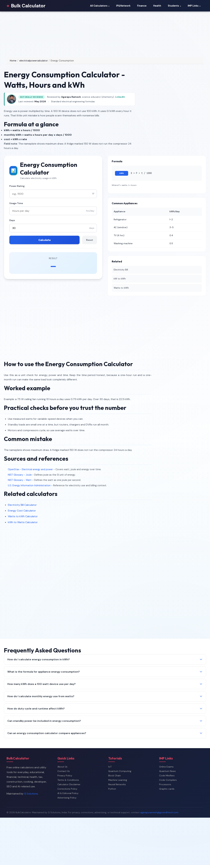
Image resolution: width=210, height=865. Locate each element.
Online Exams (166, 766)
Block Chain (114, 775)
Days (12, 220)
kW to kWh (120, 278)
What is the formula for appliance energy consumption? (43, 671)
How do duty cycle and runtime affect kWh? (36, 708)
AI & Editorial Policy (67, 793)
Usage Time (16, 203)
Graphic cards (166, 788)
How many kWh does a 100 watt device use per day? (41, 684)
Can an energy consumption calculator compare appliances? (46, 733)
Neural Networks (117, 784)
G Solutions (31, 793)
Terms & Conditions (68, 779)
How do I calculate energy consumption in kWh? (38, 659)
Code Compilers (168, 779)
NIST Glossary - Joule (20, 474)
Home (13, 60)
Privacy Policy (64, 775)
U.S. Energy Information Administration (29, 485)
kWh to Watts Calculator (23, 522)
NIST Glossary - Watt (20, 480)
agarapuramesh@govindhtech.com (159, 812)
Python (112, 788)
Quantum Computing (119, 771)
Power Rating (17, 186)
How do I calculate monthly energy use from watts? (40, 696)
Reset (89, 239)
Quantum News (167, 771)
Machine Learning (117, 779)
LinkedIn (120, 96)
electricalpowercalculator (33, 60)
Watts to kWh (121, 287)
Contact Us (63, 771)
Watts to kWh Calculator (23, 516)
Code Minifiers (167, 775)
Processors (165, 784)
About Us (62, 766)
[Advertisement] (98, 34)
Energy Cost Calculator (22, 510)
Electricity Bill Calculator (22, 505)
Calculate (44, 240)
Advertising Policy (66, 797)
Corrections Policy (67, 788)
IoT (110, 766)
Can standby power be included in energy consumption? (44, 721)
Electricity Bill (121, 269)
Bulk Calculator (26, 6)
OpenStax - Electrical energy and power (30, 469)
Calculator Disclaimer (68, 784)
